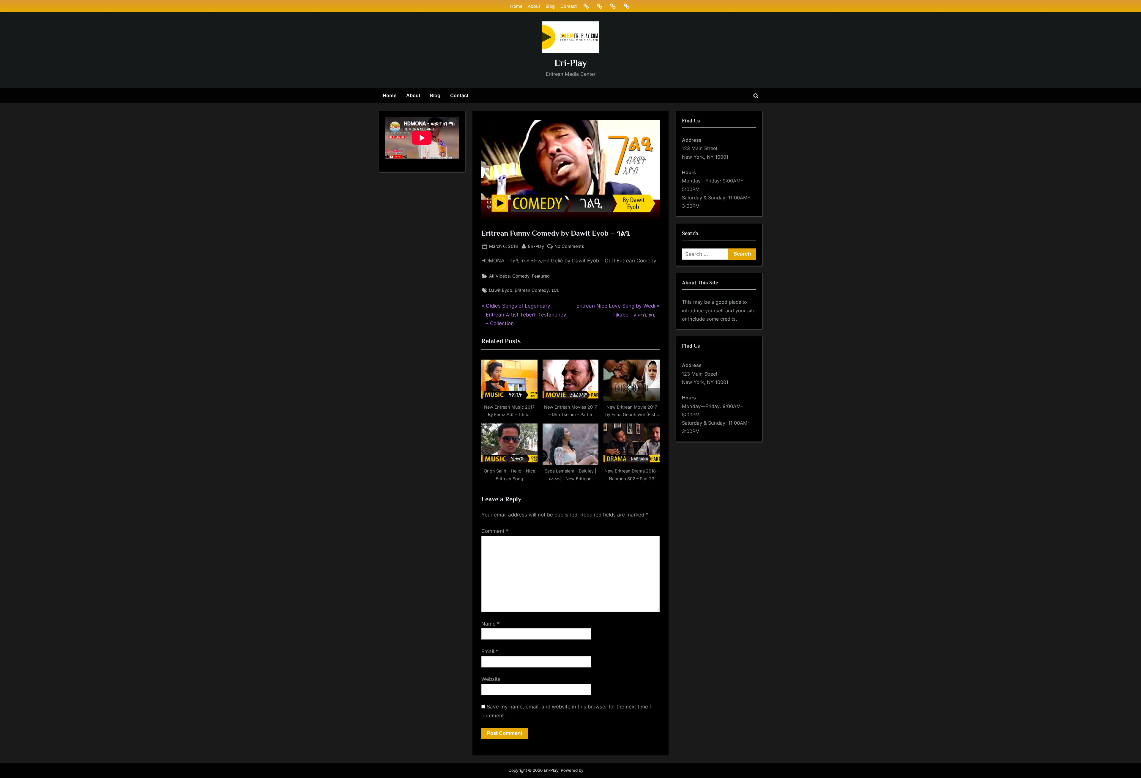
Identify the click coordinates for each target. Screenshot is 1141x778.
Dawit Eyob (500, 290)
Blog (550, 6)
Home (516, 6)
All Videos (499, 275)
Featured (541, 275)
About (534, 6)
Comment (495, 531)
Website (491, 679)
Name (490, 624)
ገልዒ (555, 290)
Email (489, 651)
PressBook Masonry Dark (609, 770)
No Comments (569, 246)
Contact (568, 6)
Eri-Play (570, 63)
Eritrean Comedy (532, 290)
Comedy (520, 275)
